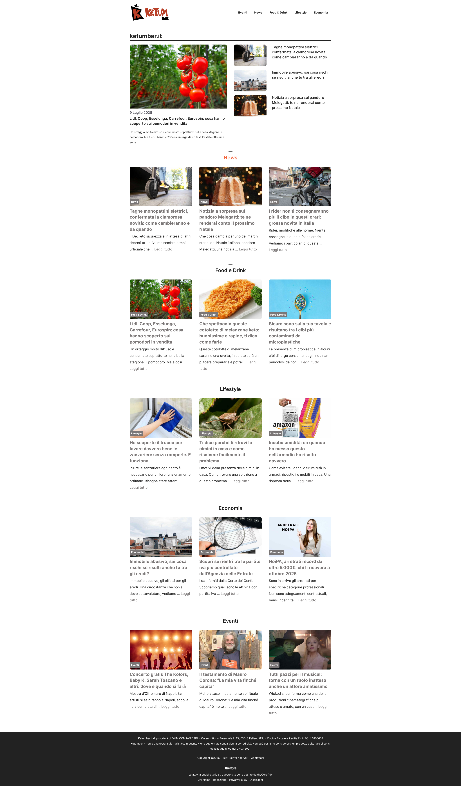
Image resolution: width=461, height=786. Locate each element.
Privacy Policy (238, 779)
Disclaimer (256, 779)
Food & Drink (278, 12)
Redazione (220, 779)
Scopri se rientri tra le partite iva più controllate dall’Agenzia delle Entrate (229, 567)
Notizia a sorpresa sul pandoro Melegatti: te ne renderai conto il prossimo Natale (299, 102)
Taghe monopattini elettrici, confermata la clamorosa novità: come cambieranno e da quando (299, 52)
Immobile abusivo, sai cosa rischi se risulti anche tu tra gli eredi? (158, 567)
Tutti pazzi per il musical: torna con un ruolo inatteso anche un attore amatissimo (298, 680)
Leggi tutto (163, 249)
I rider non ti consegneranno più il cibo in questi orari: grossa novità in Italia (299, 217)
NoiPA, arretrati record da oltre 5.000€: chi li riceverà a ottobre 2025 (299, 567)
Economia (321, 12)
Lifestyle (301, 12)
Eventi (242, 12)
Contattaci (257, 757)
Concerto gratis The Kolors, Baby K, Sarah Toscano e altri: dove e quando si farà (159, 680)
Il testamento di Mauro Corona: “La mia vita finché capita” (227, 680)
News (258, 12)
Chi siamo (204, 779)
